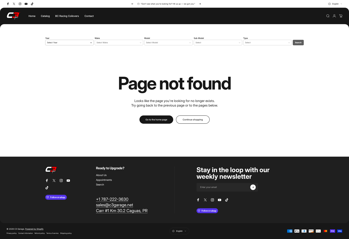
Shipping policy (66, 233)
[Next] (200, 4)
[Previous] (132, 4)
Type (245, 38)
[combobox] (335, 4)
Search (298, 42)
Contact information (25, 233)
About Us (101, 175)
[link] (112, 199)
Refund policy (40, 233)
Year (47, 38)
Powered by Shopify (34, 229)
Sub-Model (199, 38)
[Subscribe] (253, 187)
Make (97, 38)
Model (147, 38)
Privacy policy (12, 233)
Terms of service (52, 233)
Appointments (104, 179)
